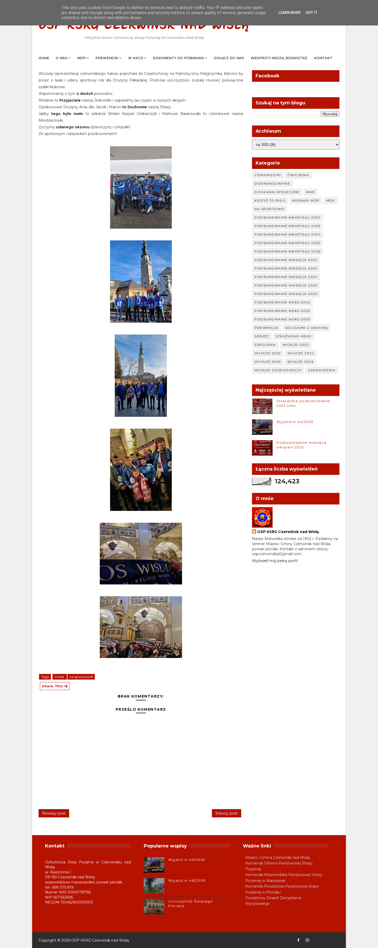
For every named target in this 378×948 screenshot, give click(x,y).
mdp (330, 200)
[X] (325, 940)
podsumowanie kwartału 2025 (287, 243)
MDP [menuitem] (81, 58)
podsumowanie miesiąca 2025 (286, 285)
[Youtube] (316, 940)
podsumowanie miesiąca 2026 (286, 294)
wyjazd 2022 (296, 345)
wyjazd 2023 (268, 353)
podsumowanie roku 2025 (282, 319)
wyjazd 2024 (300, 353)
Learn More (289, 13)
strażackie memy (294, 336)
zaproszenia (322, 370)
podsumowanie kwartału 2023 (287, 226)
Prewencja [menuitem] (106, 58)
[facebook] (298, 940)
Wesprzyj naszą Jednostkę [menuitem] (279, 58)
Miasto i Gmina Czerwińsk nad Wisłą (277, 857)
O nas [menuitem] (61, 58)
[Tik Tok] (334, 940)
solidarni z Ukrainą (306, 328)
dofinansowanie (272, 183)
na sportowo (269, 209)
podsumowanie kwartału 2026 (287, 251)
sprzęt (262, 336)
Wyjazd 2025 (268, 362)
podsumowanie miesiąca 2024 (286, 277)
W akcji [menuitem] (135, 58)
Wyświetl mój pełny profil (275, 560)
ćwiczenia (298, 175)
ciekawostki (268, 175)
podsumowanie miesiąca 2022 (286, 260)
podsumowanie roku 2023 (282, 311)
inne (310, 192)
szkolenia (265, 345)
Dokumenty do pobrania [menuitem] (178, 58)
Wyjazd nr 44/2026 (294, 422)
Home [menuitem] (44, 58)
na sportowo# (81, 677)
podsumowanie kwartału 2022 (287, 217)
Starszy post (226, 813)
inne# (60, 677)
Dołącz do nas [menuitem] (229, 58)
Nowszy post (54, 813)
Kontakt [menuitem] (323, 58)
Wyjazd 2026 (300, 362)
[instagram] (307, 940)
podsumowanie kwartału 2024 (288, 234)
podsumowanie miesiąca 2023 (286, 268)
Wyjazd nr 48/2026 (186, 880)
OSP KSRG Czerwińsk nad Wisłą (144, 26)
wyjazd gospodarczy (278, 370)
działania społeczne (277, 192)
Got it (312, 13)
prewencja (267, 328)
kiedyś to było (270, 200)
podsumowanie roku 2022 (282, 302)
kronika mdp (306, 200)
